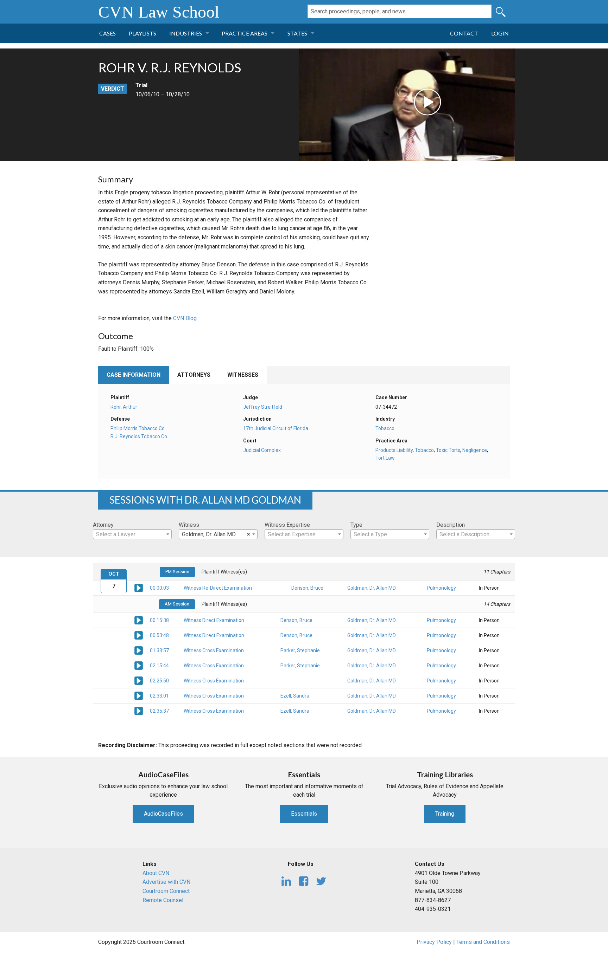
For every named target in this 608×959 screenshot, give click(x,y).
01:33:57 (159, 650)
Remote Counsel (162, 900)
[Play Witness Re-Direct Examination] (138, 587)
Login (500, 33)
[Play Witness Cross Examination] (138, 650)
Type (356, 524)
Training (444, 813)
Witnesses (242, 374)
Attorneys (193, 374)
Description (450, 524)
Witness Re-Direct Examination (218, 588)
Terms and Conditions (483, 942)
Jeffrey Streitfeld (262, 407)
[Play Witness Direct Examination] (138, 620)
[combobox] (132, 534)
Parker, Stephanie (300, 650)
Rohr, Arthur (123, 407)
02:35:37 (159, 711)
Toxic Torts (448, 450)
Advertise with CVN (166, 882)
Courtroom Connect (166, 891)
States (297, 33)
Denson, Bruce (307, 588)
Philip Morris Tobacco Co (137, 428)
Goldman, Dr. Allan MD (371, 588)
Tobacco (384, 428)
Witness (189, 524)
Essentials (304, 813)
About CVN (155, 873)
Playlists (142, 33)
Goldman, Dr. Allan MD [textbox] (216, 534)
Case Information (133, 374)
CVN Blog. (185, 318)
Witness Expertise (287, 524)
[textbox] (132, 534)
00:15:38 (159, 620)
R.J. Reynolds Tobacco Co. (139, 436)
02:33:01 (159, 696)
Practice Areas (244, 33)
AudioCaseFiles (163, 813)
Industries (185, 33)
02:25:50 (159, 680)
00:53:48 (159, 635)
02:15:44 (159, 665)
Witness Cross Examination (214, 650)
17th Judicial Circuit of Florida (275, 428)
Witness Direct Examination (214, 620)
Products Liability (394, 450)
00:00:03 (159, 588)
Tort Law (385, 458)
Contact (464, 33)
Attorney (103, 524)
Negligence (474, 450)
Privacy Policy (434, 942)
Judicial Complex (262, 450)
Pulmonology (441, 588)
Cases (107, 33)
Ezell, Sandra (294, 696)
